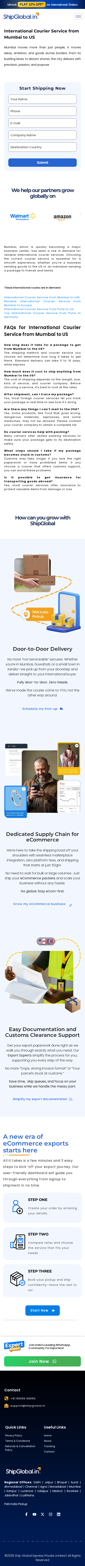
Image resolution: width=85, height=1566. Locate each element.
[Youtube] (34, 1514)
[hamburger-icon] (78, 16)
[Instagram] (50, 1514)
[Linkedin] (58, 1514)
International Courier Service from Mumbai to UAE (42, 297)
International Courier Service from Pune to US (39, 309)
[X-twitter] (42, 1514)
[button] (4, 213)
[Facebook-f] (26, 1514)
